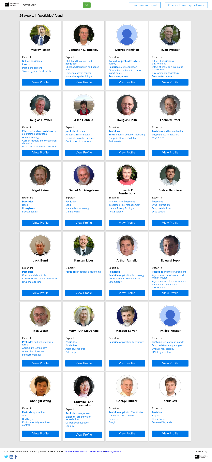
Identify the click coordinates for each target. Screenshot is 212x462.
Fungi (112, 422)
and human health (167, 131)
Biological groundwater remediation (78, 418)
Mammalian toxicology (77, 208)
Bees (25, 205)
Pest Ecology (116, 211)
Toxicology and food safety (36, 71)
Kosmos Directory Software (186, 5)
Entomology (115, 282)
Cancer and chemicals (34, 275)
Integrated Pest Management (124, 205)
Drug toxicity (158, 211)
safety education (123, 67)
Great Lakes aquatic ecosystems (39, 146)
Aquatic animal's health (77, 134)
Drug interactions (161, 205)
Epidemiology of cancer (78, 73)
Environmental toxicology (165, 73)
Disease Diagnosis (162, 422)
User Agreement (113, 451)
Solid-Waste (115, 141)
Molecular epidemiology (78, 76)
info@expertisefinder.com (76, 451)
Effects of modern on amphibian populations (39, 132)
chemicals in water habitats (79, 138)
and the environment (169, 272)
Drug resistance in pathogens (168, 345)
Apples (156, 415)
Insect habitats (30, 211)
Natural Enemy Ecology (121, 208)
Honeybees (28, 208)
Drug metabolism (161, 208)
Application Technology (126, 275)
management (77, 413)
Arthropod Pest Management (124, 278)
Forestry (113, 419)
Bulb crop (70, 352)
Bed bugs (27, 419)
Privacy (100, 451)
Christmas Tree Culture (121, 415)
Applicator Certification (126, 412)
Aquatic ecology (31, 137)
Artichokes (71, 345)
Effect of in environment (163, 62)
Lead (68, 205)
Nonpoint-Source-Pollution (123, 138)
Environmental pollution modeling (127, 134)
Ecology (69, 426)
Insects (26, 64)
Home (92, 451)
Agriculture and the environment (169, 281)
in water (75, 131)
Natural (32, 61)
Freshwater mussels (163, 76)
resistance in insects (168, 342)
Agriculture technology (34, 348)
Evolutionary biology (163, 349)
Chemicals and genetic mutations (40, 278)
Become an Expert (145, 5)
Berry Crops (158, 419)
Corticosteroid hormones (79, 141)
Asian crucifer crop (75, 349)
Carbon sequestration (77, 422)
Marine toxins (72, 211)
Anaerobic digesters (33, 351)
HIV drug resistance (162, 352)
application (33, 412)
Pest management (32, 68)
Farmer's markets (31, 355)
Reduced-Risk (122, 201)
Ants (24, 415)
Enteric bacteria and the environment (165, 285)
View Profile (40, 82)
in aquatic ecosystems (83, 272)
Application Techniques (126, 342)
